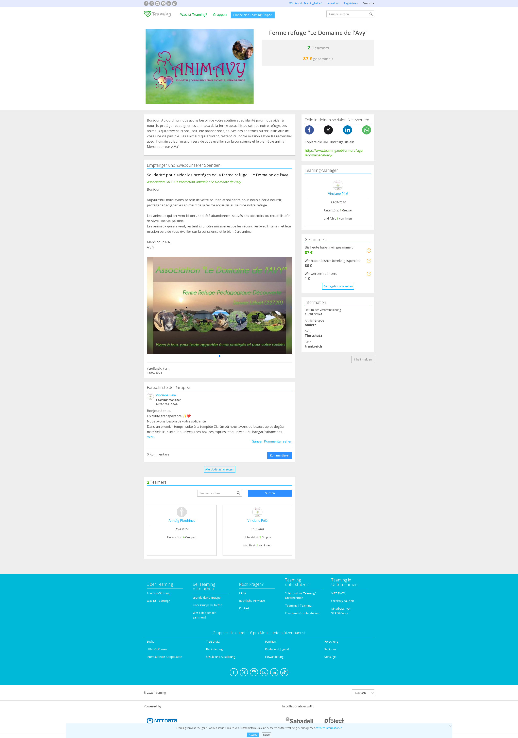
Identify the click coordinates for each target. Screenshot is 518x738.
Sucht (150, 641)
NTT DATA (338, 593)
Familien (270, 641)
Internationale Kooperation (164, 657)
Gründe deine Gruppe (207, 597)
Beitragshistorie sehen (338, 286)
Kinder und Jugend (277, 649)
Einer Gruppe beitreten (207, 605)
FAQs (242, 593)
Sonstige (330, 657)
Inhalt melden (363, 359)
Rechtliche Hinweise (252, 601)
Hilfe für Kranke (157, 649)
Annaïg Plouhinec (182, 520)
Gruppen (220, 14)
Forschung (331, 641)
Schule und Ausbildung (220, 657)
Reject (266, 734)
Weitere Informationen (329, 728)
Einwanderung (274, 657)
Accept (253, 734)
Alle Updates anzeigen (219, 469)
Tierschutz (213, 641)
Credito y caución (342, 601)
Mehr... (151, 437)
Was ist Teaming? (193, 14)
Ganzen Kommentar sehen (272, 441)
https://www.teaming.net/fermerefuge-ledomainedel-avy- (334, 152)
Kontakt (244, 608)
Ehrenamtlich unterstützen (302, 613)
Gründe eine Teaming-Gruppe (252, 15)
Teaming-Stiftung (158, 593)
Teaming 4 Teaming (298, 605)
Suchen (270, 493)
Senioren (330, 649)
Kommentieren (280, 455)
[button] (219, 356)
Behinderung (214, 649)
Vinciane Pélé (166, 395)
